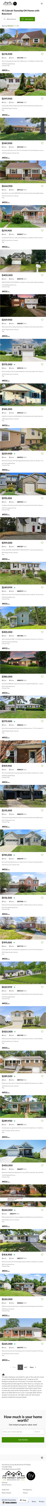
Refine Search (11, 19)
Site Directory (7, 1485)
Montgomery (27, 1490)
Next (32, 1367)
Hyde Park (5, 1490)
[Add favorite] (42, 54)
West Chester (6, 1493)
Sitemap (4, 1482)
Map (24, 1500)
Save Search (29, 19)
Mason (25, 1493)
